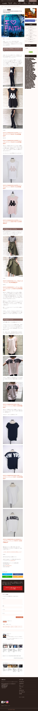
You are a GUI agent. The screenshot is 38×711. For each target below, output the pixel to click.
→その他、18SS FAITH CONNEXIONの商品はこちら (12, 551)
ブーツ (34, 77)
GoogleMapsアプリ (5, 684)
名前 (3, 605)
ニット (32, 73)
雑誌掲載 (20, 693)
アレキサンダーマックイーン (28, 60)
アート (31, 61)
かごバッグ (30, 58)
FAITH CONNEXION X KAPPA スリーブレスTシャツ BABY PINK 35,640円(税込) (12, 222)
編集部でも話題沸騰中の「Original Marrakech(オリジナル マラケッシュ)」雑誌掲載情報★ (31, 36)
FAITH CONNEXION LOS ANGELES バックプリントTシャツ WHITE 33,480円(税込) (12, 541)
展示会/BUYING (15, 3)
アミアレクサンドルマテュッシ (32, 59)
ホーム (3, 6)
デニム (30, 73)
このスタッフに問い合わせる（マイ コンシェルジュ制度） (12, 588)
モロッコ (34, 79)
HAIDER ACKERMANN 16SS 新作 (30, 38)
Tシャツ (10, 626)
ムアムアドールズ (29, 78)
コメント (4, 598)
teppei (32, 33)
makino (7, 635)
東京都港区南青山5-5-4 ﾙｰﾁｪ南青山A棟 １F (9, 683)
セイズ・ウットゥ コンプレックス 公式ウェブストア (9, 681)
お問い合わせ (4, 687)
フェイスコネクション (19, 626)
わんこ (33, 58)
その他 (20, 688)
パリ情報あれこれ (34, 75)
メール (4, 609)
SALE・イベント (20, 3)
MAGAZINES (29, 3)
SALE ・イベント (21, 685)
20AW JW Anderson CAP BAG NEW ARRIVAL (30, 26)
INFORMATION (21, 681)
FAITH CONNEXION (6, 626)
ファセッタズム (34, 76)
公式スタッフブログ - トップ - (5, 705)
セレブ (31, 72)
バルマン (28, 75)
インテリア (35, 62)
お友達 (28, 58)
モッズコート (30, 79)
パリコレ (31, 75)
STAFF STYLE (10, 3)
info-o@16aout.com (8, 565)
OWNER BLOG (34, 3)
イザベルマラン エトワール (28, 62)
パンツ (26, 76)
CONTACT (12, 560)
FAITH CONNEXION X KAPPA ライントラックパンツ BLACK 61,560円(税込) (12, 142)
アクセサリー (26, 59)
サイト (4, 613)
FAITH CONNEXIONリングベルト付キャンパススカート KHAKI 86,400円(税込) (13, 288)
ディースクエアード (27, 73)
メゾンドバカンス (33, 78)
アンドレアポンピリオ (27, 61)
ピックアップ (14, 626)
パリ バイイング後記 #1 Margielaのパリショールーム (30, 32)
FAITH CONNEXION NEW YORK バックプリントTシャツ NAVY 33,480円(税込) (13, 477)
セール (33, 72)
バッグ (26, 75)
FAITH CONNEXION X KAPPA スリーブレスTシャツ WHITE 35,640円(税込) (12, 187)
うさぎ (26, 58)
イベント (32, 62)
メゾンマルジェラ (27, 79)
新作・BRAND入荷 (25, 3)
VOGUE (30, 88)
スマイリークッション (27, 72)
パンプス (28, 76)
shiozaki (32, 39)
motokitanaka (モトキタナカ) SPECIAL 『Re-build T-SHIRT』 (30, 29)
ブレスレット (31, 77)
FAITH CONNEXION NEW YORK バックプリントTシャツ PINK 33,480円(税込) (12, 406)
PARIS (25, 88)
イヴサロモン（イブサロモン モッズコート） (29, 63)
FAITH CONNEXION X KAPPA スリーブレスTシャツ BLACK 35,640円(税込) (12, 134)
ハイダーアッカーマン (27, 74)
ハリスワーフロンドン (32, 74)
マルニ (26, 78)
